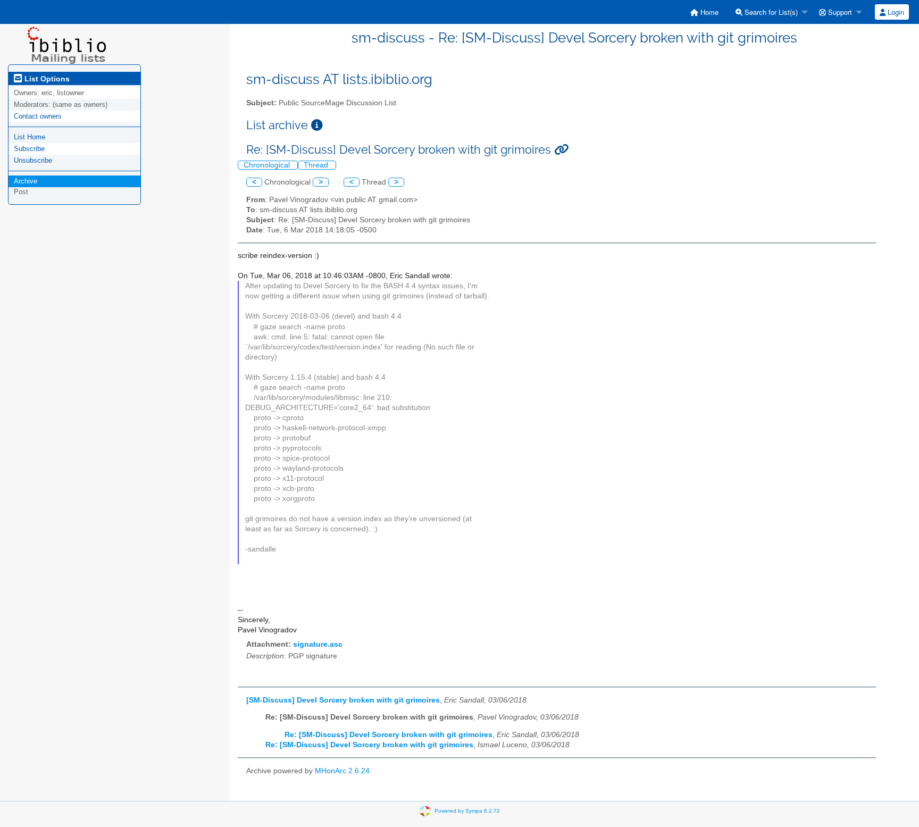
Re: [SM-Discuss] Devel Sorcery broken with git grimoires (388, 735)
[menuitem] (704, 12)
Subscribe (29, 149)
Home (708, 12)
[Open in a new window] (317, 125)
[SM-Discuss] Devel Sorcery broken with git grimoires (343, 700)
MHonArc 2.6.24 (342, 771)
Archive (25, 181)
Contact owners (38, 116)
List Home (29, 137)
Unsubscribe (33, 160)
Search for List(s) (770, 12)
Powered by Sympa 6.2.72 (467, 811)
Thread (317, 165)
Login (894, 12)
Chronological (268, 165)
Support (839, 12)
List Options (46, 78)
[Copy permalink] (561, 149)
